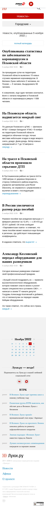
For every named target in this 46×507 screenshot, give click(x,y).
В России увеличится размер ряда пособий (18, 207)
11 (26, 346)
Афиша (6, 473)
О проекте (8, 478)
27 (33, 352)
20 (33, 349)
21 (12, 352)
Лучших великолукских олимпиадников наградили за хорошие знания (27, 445)
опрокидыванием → (11, 193)
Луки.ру (5, 496)
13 (33, 346)
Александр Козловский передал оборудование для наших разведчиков (22, 257)
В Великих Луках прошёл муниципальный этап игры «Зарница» (26, 416)
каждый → (7, 308)
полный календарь (23, 43)
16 (19, 349)
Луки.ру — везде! (23, 367)
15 (16, 349)
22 (16, 352)
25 (26, 352)
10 (23, 346)
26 (30, 352)
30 (19, 355)
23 (19, 352)
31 (12, 344)
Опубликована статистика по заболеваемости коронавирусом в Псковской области (22, 57)
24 (23, 352)
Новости (22, 16)
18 (26, 349)
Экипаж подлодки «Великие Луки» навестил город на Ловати (25, 436)
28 (12, 355)
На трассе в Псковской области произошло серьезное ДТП (19, 162)
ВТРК (23, 389)
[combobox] (23, 24)
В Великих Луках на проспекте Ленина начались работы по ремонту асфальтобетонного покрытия (27, 426)
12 (30, 346)
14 (12, 349)
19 (30, 349)
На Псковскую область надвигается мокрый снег (21, 115)
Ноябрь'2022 (23, 339)
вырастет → (31, 241)
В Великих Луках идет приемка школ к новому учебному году (27, 396)
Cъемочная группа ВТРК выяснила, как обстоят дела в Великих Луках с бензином (27, 406)
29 (16, 355)
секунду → (7, 146)
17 (23, 349)
